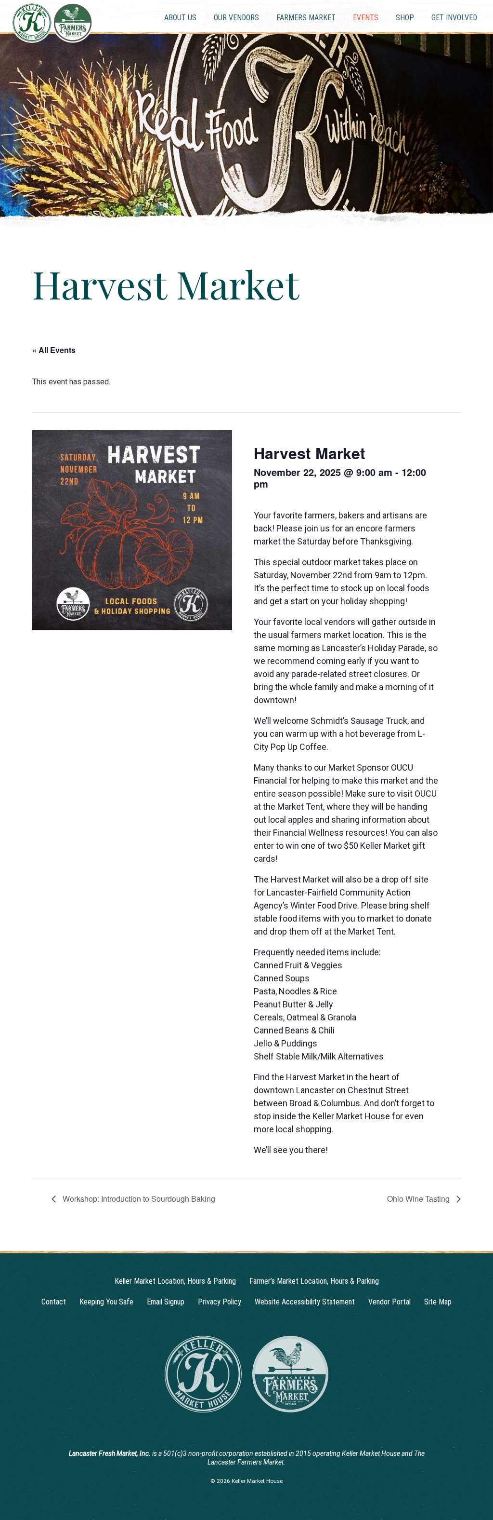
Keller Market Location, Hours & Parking (175, 1281)
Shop (405, 17)
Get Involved (454, 17)
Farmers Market (306, 17)
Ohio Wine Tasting (419, 1198)
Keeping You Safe (106, 1301)
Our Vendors (236, 17)
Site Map (438, 1301)
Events (365, 17)
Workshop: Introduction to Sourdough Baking (138, 1198)
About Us (180, 17)
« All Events (54, 349)
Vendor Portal (389, 1301)
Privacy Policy (219, 1301)
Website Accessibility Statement (305, 1301)
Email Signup (165, 1301)
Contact (53, 1301)
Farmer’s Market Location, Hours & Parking (314, 1281)
